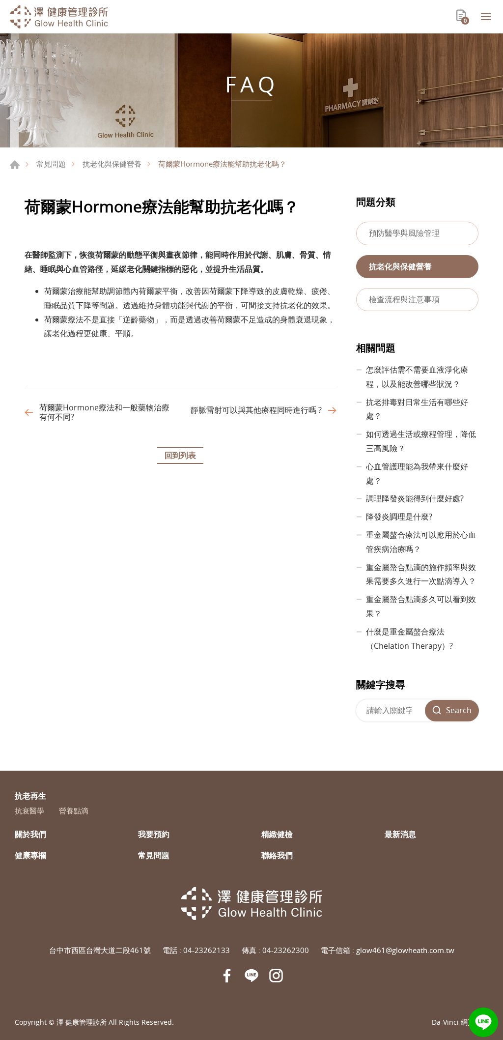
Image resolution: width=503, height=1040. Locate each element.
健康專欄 (30, 855)
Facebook (227, 975)
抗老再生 (30, 796)
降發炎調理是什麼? (399, 516)
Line (483, 1022)
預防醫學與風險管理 (404, 233)
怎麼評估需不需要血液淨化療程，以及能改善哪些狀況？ (417, 376)
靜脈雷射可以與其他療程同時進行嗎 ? (256, 410)
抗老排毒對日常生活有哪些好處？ (417, 409)
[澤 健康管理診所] (59, 17)
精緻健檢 (277, 834)
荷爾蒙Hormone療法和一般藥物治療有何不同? (104, 412)
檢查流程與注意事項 (404, 299)
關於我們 (30, 834)
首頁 (15, 165)
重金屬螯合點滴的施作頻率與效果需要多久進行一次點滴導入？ (421, 574)
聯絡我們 (277, 855)
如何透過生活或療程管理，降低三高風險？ (421, 441)
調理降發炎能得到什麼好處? (415, 498)
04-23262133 (206, 950)
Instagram (276, 975)
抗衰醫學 (29, 810)
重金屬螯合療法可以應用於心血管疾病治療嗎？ (421, 541)
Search (459, 710)
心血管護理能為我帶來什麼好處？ (417, 473)
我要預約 (153, 834)
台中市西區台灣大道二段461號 (100, 950)
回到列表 (180, 455)
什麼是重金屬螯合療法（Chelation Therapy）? (409, 638)
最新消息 (400, 834)
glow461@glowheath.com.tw (405, 950)
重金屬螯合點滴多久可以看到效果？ (421, 606)
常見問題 (51, 164)
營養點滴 (73, 810)
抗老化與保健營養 (112, 164)
